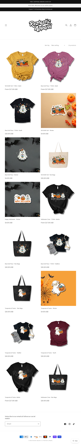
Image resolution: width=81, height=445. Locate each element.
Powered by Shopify (47, 440)
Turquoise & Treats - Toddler (13, 353)
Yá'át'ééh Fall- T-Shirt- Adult (13, 86)
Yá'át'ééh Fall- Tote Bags (48, 175)
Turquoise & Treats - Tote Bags (14, 308)
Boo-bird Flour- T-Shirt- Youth (13, 130)
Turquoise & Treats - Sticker (49, 308)
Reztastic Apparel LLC (37, 440)
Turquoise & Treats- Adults (12, 397)
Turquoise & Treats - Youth (48, 353)
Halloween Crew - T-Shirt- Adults (50, 219)
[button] (6, 25)
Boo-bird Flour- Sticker (11, 175)
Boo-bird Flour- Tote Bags (12, 264)
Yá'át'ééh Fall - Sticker (47, 130)
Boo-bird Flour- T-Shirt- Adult (49, 86)
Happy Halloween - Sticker (12, 219)
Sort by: (47, 45)
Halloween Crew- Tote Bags (49, 397)
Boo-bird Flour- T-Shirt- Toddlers (50, 264)
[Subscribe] (38, 424)
